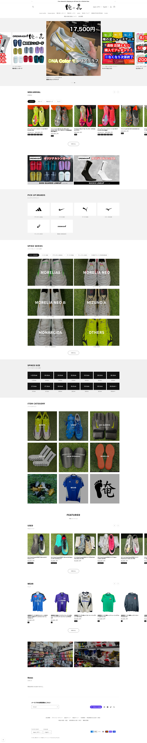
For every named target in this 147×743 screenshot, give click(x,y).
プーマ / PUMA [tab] (70, 255)
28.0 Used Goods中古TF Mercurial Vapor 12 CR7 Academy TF (61, 558)
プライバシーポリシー (57, 717)
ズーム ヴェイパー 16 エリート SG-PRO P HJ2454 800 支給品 (108, 129)
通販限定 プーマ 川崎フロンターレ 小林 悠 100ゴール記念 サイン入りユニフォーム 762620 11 (37, 617)
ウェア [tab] (58, 101)
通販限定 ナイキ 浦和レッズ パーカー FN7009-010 (129, 616)
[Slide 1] (71, 82)
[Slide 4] (74, 82)
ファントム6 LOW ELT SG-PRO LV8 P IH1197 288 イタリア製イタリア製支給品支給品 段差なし (61, 130)
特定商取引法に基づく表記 (93, 717)
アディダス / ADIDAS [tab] (57, 255)
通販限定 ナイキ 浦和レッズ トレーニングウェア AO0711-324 (108, 616)
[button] (33, 7)
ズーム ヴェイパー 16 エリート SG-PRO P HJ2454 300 (38, 129)
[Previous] (2, 48)
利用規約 (83, 717)
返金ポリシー (67, 717)
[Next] (144, 48)
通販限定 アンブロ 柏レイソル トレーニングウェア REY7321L (85, 616)
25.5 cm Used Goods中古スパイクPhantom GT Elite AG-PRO (129, 558)
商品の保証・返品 (63, 720)
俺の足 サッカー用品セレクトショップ (42, 737)
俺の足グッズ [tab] (49, 101)
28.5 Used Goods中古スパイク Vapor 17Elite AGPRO (107, 558)
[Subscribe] (57, 707)
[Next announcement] (115, 1)
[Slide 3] (73, 82)
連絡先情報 (85, 720)
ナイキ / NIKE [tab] (45, 255)
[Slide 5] (75, 82)
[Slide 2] (72, 82)
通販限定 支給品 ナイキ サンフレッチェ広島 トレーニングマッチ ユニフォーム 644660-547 (61, 617)
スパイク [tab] (31, 101)
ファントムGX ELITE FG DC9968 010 (130, 129)
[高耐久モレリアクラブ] (28, 48)
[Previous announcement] (32, 1)
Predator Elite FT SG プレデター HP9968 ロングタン (84, 129)
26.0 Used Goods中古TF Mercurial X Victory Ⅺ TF (37, 558)
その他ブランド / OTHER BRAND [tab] (99, 255)
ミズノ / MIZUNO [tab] (33, 255)
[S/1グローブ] (118, 48)
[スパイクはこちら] (73, 48)
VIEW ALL (73, 144)
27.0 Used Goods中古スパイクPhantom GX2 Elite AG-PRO (84, 558)
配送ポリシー (76, 717)
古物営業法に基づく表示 (75, 720)
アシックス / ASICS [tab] (82, 255)
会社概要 (48, 717)
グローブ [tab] (40, 101)
